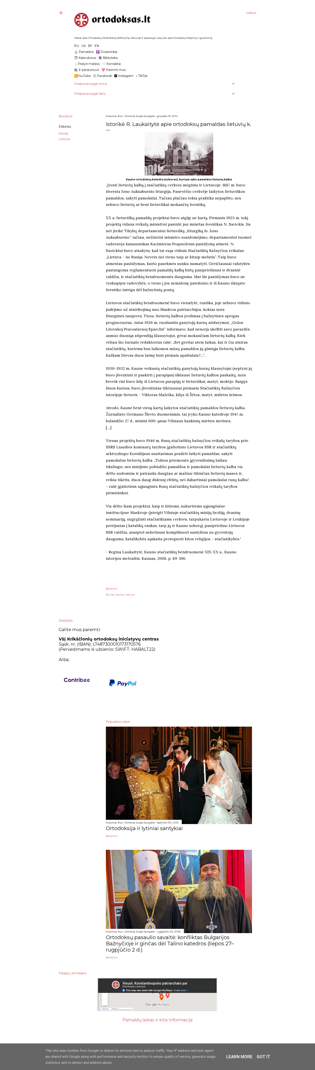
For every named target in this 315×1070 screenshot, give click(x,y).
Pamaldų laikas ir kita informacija (157, 1019)
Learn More (239, 1056)
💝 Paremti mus (113, 70)
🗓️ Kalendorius (85, 58)
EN (96, 46)
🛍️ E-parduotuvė (86, 70)
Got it (263, 1056)
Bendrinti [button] (65, 116)
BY (90, 46)
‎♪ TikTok (141, 76)
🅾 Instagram (124, 76)
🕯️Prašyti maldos (87, 64)
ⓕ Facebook (102, 76)
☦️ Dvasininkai (106, 52)
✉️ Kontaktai (111, 64)
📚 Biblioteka (108, 58)
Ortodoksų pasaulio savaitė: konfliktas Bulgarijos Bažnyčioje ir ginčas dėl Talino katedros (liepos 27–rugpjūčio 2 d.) (170, 943)
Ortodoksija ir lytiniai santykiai (144, 828)
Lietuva (64, 139)
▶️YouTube (82, 76)
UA (83, 46)
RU (76, 46)
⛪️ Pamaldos (84, 52)
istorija (63, 133)
